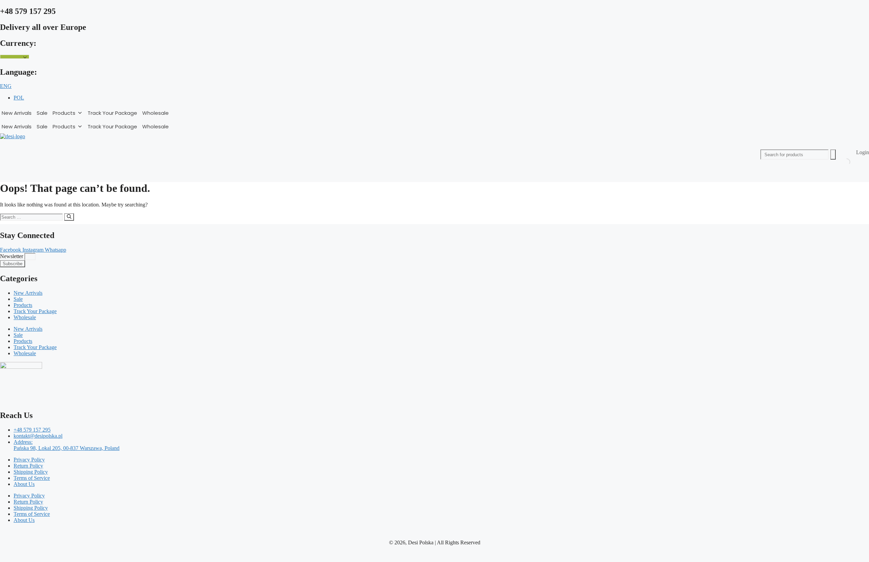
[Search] (69, 217)
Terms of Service (32, 478)
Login (862, 152)
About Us (24, 484)
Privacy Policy (29, 460)
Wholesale (155, 112)
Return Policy (28, 466)
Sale (42, 112)
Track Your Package (112, 112)
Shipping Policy (31, 472)
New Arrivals (17, 112)
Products (64, 112)
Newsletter (12, 256)
